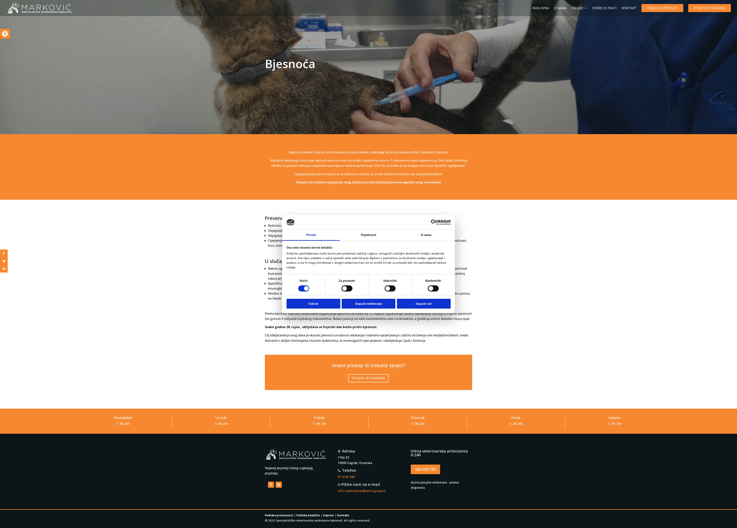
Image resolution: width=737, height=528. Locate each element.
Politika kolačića (308, 515)
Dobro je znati (604, 8)
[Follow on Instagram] (279, 485)
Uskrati (313, 303)
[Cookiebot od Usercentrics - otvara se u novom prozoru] (434, 222)
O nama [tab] (426, 234)
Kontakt (629, 8)
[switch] (346, 288)
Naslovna (541, 8)
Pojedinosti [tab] (368, 234)
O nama (560, 8)
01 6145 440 (346, 477)
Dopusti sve (424, 303)
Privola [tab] (311, 234)
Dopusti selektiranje (368, 303)
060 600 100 (425, 469)
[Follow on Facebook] (271, 485)
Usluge (577, 8)
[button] (5, 34)
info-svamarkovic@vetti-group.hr (362, 491)
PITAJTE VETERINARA (368, 378)
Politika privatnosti (279, 515)
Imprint (328, 515)
